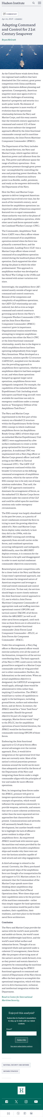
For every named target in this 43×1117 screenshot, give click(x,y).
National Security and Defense (16, 1065)
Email (8, 1029)
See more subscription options (21, 1046)
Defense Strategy (10, 1071)
